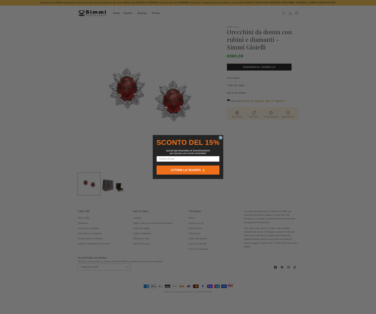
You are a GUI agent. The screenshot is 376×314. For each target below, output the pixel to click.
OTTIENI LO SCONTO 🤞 (188, 170)
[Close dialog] (220, 137)
